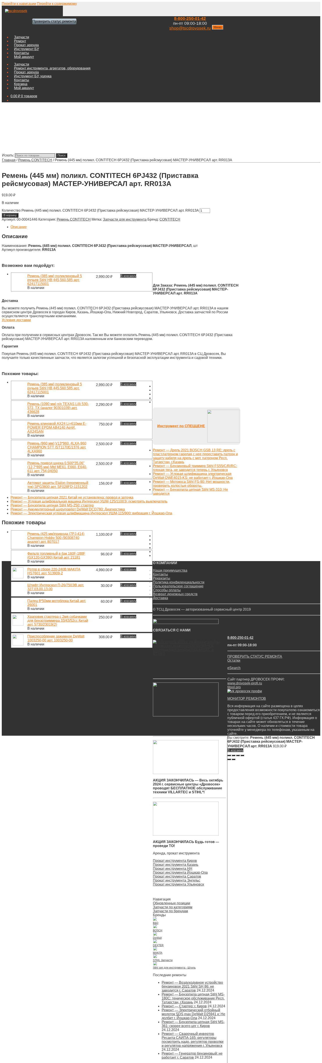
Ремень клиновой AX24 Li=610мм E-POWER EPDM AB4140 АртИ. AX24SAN (56, 427)
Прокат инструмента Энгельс (176, 880)
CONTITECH (169, 219)
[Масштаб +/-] (242, 755)
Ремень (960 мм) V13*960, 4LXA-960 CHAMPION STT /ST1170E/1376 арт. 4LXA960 (56, 447)
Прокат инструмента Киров (175, 861)
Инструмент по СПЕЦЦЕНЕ (181, 426)
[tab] (126, 227)
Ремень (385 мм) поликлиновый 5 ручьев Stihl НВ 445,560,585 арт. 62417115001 (54, 280)
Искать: (8, 155)
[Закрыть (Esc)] (229, 755)
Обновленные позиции (171, 903)
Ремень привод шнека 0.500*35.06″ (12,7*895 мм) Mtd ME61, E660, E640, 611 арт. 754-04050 (57, 467)
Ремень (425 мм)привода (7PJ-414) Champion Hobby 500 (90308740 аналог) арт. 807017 (55, 538)
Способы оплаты (167, 590)
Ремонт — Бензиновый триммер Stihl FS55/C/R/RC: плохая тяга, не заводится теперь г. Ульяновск (195, 468)
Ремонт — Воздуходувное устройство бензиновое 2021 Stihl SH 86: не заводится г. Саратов (192, 986)
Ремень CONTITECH (35, 160)
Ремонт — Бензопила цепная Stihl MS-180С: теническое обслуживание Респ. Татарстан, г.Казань (193, 998)
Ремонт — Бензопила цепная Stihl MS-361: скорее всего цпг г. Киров (193, 1024)
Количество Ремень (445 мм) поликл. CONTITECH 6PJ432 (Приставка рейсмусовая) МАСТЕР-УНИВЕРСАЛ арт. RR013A (100, 210)
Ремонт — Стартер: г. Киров (184, 1006)
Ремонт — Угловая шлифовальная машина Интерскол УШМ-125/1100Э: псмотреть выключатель (89, 501)
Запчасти (21, 37)
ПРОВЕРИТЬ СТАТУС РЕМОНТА (254, 656)
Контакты (21, 53)
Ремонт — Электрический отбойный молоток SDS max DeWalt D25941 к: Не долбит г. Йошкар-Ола (193, 1014)
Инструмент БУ (26, 49)
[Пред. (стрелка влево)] (229, 759)
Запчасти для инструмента (125, 219)
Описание (19, 227)
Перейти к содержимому (57, 3)
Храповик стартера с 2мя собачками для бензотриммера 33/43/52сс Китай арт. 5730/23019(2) (57, 620)
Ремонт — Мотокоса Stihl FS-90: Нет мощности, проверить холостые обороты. (191, 483)
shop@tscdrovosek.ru (190, 28)
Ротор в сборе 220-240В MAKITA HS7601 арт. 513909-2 (53, 571)
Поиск (61, 155)
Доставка (160, 598)
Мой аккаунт (24, 57)
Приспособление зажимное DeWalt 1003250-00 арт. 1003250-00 (55, 638)
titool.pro (234, 687)
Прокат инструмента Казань (175, 864)
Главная (9, 160)
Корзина (20, 84)
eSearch (234, 668)
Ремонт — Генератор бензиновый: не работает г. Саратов (192, 1055)
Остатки (233, 660)
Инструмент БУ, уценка (32, 76)
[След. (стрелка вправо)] (233, 759)
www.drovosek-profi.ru (244, 683)
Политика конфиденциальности (178, 582)
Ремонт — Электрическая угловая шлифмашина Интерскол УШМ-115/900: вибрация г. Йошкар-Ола (91, 513)
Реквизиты (161, 578)
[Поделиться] (233, 755)
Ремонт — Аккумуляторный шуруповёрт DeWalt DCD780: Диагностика (68, 509)
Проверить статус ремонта (54, 21)
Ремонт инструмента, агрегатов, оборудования (52, 68)
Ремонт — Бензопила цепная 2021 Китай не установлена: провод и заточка (72, 497)
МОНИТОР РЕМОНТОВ (246, 698)
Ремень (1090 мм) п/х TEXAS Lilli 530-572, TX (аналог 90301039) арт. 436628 (58, 408)
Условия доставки (16, 320)
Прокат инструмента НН (172, 868)
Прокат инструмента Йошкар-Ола (180, 872)
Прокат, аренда (26, 45)
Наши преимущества (170, 570)
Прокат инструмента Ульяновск (178, 884)
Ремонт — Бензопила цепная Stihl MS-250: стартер (52, 505)
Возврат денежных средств (175, 594)
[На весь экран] (238, 755)
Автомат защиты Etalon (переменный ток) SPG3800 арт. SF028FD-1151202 (57, 485)
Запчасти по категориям (172, 907)
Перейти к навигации (19, 3)
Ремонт (20, 41)
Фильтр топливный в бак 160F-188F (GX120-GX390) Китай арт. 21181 (56, 555)
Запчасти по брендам (170, 911)
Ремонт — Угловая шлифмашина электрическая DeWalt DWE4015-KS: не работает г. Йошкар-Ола (193, 476)
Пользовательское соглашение (178, 586)
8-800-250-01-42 (190, 18)
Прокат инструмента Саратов (177, 876)
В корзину (10, 215)
